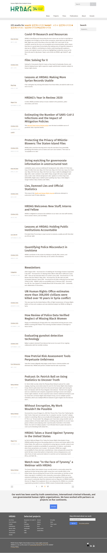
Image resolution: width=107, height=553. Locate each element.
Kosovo (39, 520)
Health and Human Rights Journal (44, 193)
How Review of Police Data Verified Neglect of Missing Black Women (47, 316)
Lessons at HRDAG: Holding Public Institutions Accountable (46, 228)
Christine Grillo (14, 65)
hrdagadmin (14, 272)
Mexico (39, 524)
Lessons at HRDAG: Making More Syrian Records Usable (45, 79)
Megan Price (14, 102)
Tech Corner (12, 530)
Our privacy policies (84, 523)
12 (48, 486)
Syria (51, 522)
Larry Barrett (14, 234)
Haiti (25, 530)
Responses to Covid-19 (30, 520)
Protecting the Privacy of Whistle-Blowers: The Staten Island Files (46, 141)
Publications (74, 16)
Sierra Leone (40, 528)
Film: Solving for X (36, 60)
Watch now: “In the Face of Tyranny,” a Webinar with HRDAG (49, 463)
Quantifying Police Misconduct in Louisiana (46, 248)
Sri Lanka (52, 520)
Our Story (11, 520)
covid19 (12, 132)
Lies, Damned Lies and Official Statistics (44, 187)
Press (64, 16)
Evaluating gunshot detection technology (44, 337)
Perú (38, 526)
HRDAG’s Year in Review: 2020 (44, 97)
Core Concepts (12, 522)
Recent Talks (12, 528)
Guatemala (26, 528)
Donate (92, 16)
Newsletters (32, 267)
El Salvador (27, 526)
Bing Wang (13, 85)
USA (51, 526)
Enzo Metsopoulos (15, 364)
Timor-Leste (53, 524)
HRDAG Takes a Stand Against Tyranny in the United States (49, 434)
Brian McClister (14, 39)
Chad (25, 522)
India (25, 532)
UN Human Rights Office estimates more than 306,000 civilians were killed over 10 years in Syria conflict (48, 295)
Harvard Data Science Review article (37, 125)
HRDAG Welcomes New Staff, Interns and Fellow (48, 208)
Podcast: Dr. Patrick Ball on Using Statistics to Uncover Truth (46, 378)
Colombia (26, 524)
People (11, 524)
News (48, 16)
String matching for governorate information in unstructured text (46, 162)
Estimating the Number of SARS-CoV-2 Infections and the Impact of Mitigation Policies (49, 118)
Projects (56, 16)
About (84, 16)
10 (42, 486)
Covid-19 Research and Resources (46, 34)
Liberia (38, 522)
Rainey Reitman (14, 384)
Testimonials (12, 532)
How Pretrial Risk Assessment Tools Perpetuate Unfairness (47, 357)
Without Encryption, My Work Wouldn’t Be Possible (43, 407)
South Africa (40, 530)
